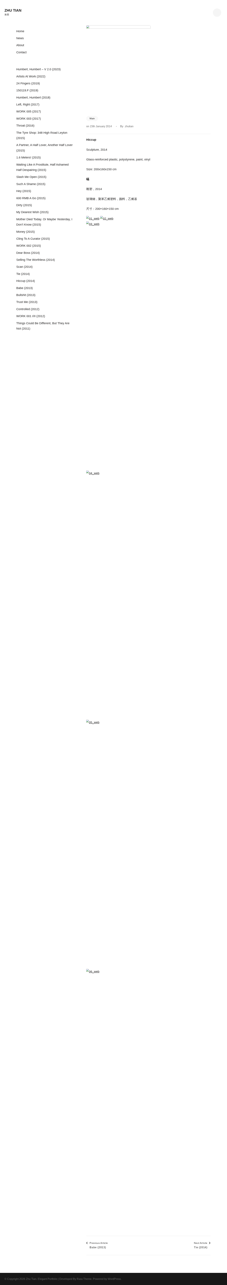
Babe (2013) (24, 288)
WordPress (114, 1279)
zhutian (129, 126)
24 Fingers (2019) (28, 83)
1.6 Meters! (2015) (28, 157)
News (20, 38)
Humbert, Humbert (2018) (33, 97)
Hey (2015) (23, 191)
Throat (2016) (25, 125)
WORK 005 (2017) (28, 111)
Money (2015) (25, 231)
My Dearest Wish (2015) (32, 212)
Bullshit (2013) (25, 295)
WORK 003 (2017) (28, 118)
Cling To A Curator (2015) (33, 238)
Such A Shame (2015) (30, 184)
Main (92, 118)
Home (20, 31)
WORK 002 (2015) (28, 245)
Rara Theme (84, 1279)
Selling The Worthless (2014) (35, 259)
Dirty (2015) (24, 205)
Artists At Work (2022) (30, 76)
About (20, 45)
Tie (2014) (23, 274)
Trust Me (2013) (26, 302)
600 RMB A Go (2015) (31, 198)
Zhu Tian (12, 10)
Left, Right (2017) (27, 104)
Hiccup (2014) (25, 281)
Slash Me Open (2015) (31, 177)
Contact (21, 52)
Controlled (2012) (27, 309)
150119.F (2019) (27, 90)
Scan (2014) (24, 266)
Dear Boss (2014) (28, 252)
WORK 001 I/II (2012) (30, 316)
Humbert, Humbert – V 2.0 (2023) (38, 69)
